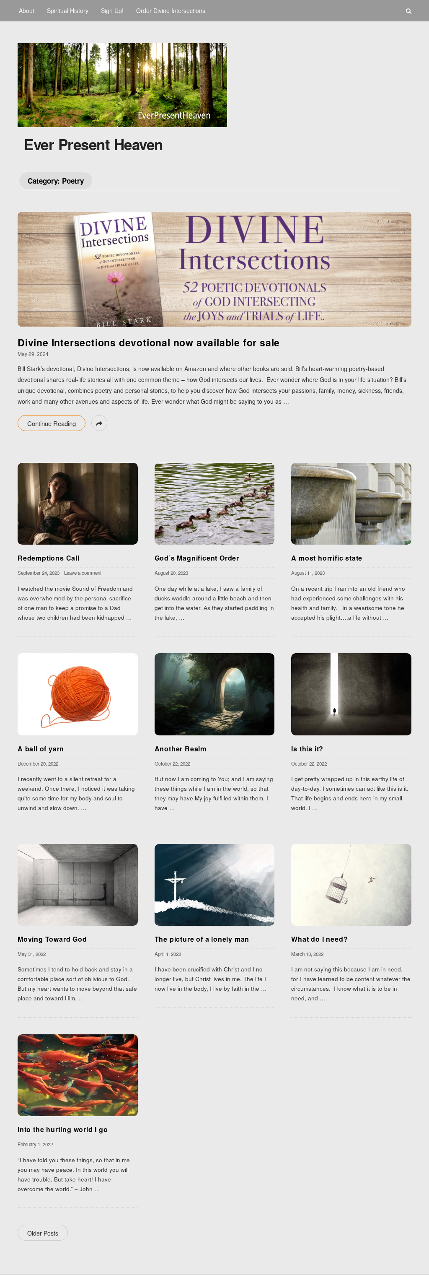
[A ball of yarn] (78, 694)
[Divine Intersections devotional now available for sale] (214, 269)
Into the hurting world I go (63, 1129)
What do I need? (319, 939)
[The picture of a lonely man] (215, 885)
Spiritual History (67, 10)
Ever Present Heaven (93, 144)
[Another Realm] (215, 694)
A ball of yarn (41, 748)
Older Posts (42, 1233)
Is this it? (307, 748)
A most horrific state (326, 558)
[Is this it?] (351, 694)
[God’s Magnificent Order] (215, 504)
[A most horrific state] (351, 504)
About (26, 10)
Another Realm (181, 748)
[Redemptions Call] (78, 504)
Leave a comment (82, 572)
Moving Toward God (52, 939)
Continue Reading (51, 423)
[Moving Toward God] (78, 885)
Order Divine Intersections (170, 10)
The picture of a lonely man (202, 939)
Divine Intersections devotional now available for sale (149, 342)
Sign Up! (112, 10)
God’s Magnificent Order (197, 558)
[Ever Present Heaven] (122, 83)
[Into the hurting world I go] (78, 1075)
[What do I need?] (351, 885)
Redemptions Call (49, 558)
